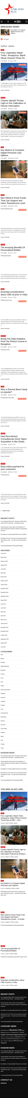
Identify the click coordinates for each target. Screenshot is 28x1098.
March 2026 (3, 557)
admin (5, 60)
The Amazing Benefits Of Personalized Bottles (12, 545)
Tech (2, 740)
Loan (2, 147)
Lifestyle (2, 244)
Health (2, 195)
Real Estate (3, 717)
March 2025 (3, 576)
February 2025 (4, 580)
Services (3, 720)
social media (4, 728)
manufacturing (4, 713)
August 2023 (4, 643)
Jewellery (3, 701)
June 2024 (3, 608)
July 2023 (3, 647)
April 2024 (3, 615)
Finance (2, 674)
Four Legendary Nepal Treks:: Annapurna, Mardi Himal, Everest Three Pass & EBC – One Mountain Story (14, 58)
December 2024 (4, 588)
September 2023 (5, 639)
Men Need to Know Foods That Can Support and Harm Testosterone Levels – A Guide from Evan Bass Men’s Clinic (13, 203)
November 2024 (4, 592)
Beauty (2, 658)
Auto (2, 654)
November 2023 (4, 631)
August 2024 (4, 600)
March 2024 (3, 619)
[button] (25, 26)
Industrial (3, 693)
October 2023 (4, 635)
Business (3, 97)
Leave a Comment (5, 90)
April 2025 (3, 573)
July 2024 (3, 604)
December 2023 (4, 627)
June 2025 (3, 569)
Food (2, 678)
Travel (2, 49)
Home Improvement (5, 689)
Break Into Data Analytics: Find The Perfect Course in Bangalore (14, 341)
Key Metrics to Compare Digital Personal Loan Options (18, 31)
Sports (2, 736)
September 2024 (5, 596)
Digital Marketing (5, 666)
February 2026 (4, 561)
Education (3, 335)
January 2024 (4, 623)
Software (3, 732)
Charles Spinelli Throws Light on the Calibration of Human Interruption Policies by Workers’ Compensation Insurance (13, 105)
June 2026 (3, 553)
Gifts (2, 682)
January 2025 (4, 584)
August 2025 (4, 565)
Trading (2, 744)
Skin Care (3, 724)
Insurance (3, 697)
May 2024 (3, 611)
